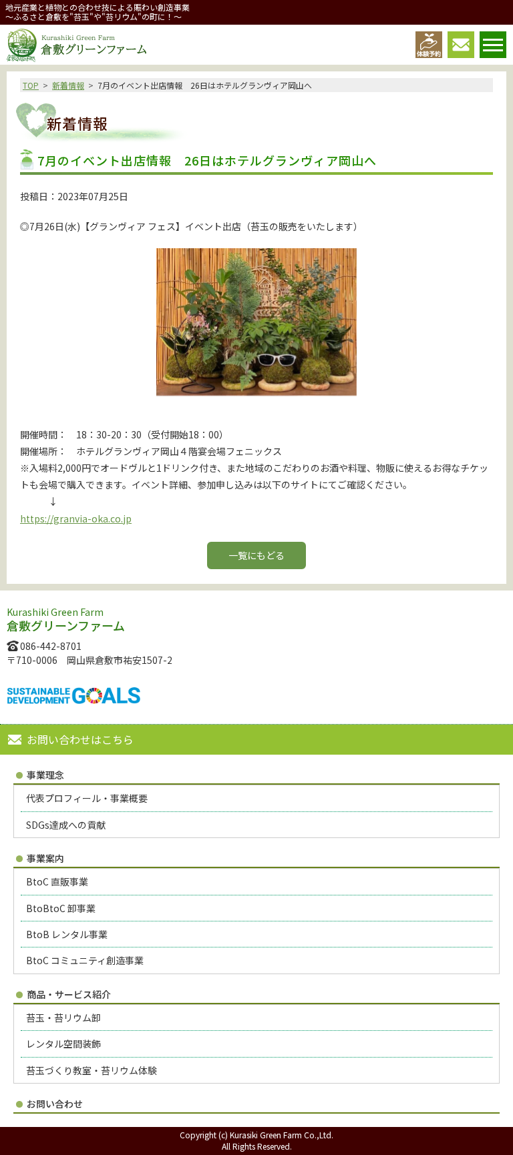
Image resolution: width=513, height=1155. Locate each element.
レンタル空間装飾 (63, 1043)
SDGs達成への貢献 (66, 824)
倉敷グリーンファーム (76, 45)
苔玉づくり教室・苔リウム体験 (91, 1070)
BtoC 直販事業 (57, 881)
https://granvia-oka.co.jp (76, 518)
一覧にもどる (256, 555)
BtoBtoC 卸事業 (61, 908)
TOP (31, 85)
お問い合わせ (55, 1103)
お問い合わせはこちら (80, 739)
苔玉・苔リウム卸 (63, 1017)
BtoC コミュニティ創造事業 (85, 960)
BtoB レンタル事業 (67, 934)
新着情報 (68, 85)
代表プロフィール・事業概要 (87, 798)
